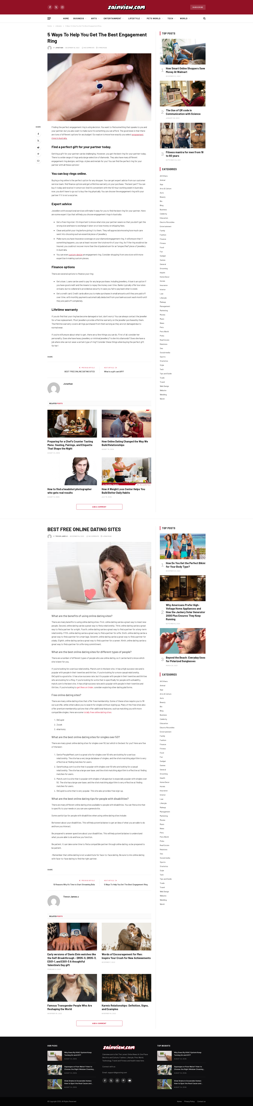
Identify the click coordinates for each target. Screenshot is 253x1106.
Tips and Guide (166, 373)
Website (163, 390)
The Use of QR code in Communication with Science (183, 112)
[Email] (38, 160)
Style (162, 365)
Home (66, 18)
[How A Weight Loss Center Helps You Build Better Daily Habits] (126, 471)
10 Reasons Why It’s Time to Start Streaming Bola (74, 884)
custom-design (76, 254)
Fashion (163, 235)
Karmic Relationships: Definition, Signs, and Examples (125, 1007)
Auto (162, 193)
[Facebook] (38, 134)
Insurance (163, 285)
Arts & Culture (165, 188)
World (184, 18)
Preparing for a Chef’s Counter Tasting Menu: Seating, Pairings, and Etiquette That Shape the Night (70, 445)
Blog (161, 205)
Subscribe (198, 7)
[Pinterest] (38, 154)
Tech (170, 18)
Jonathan (59, 47)
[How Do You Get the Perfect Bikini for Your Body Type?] (183, 546)
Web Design (164, 386)
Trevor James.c (61, 536)
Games (162, 260)
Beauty (162, 197)
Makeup (163, 302)
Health (162, 272)
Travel (162, 382)
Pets (162, 327)
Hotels (162, 281)
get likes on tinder (85, 687)
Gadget (163, 256)
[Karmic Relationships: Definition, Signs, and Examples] (126, 988)
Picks (162, 336)
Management (165, 306)
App (161, 184)
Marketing (164, 310)
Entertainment (112, 18)
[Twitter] (38, 140)
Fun (161, 251)
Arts (94, 18)
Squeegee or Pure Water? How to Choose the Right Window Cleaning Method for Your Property (79, 1068)
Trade (162, 378)
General (163, 264)
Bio (161, 201)
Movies (162, 315)
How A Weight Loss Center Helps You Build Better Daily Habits (123, 490)
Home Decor (164, 277)
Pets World (154, 18)
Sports (163, 357)
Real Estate (164, 340)
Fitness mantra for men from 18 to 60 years (184, 154)
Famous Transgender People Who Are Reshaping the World (69, 1007)
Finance (163, 239)
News (162, 323)
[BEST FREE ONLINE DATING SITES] (99, 576)
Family (162, 230)
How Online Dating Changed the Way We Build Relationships (125, 443)
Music (162, 319)
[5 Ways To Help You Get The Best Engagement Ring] (99, 87)
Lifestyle (134, 18)
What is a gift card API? (114, 371)
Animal (162, 180)
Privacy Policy (189, 1101)
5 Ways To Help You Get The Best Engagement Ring (126, 884)
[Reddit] (38, 147)
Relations (163, 344)
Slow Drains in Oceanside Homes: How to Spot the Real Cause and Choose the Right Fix (78, 1082)
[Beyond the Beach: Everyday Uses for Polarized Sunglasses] (183, 641)
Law (161, 293)
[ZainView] (126, 7)
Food (162, 247)
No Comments (89, 47)
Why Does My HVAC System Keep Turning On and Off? (78, 1053)
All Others (164, 176)
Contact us (201, 1101)
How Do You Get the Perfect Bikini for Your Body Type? (185, 564)
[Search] (204, 18)
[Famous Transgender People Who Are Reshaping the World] (72, 988)
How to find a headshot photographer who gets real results (69, 490)
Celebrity (163, 214)
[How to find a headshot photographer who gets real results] (72, 471)
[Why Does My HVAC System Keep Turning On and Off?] (54, 1056)
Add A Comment (99, 507)
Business (78, 18)
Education (164, 218)
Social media (165, 352)
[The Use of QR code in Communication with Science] (183, 93)
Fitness (163, 243)
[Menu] (49, 18)
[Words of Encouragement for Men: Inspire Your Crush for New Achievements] (126, 937)
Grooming (164, 268)
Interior (163, 289)
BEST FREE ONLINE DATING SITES (79, 371)
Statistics (164, 361)
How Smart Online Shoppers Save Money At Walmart (185, 70)
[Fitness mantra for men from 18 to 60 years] (183, 135)
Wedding (163, 394)
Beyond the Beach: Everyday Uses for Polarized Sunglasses (185, 659)
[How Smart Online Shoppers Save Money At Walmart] (183, 51)
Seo (161, 348)
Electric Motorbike (167, 222)
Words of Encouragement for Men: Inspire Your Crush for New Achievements (126, 956)
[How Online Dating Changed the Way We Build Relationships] (126, 424)
